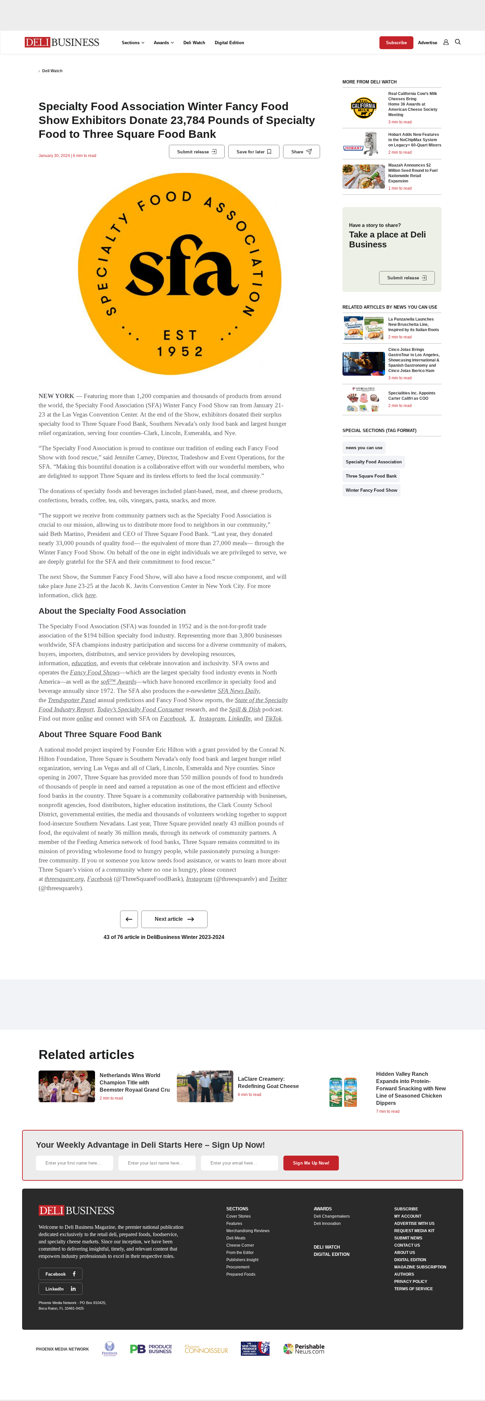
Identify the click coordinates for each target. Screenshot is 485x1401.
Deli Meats (235, 1238)
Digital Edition (229, 42)
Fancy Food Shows (94, 672)
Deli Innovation (327, 1223)
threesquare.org (64, 878)
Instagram (212, 718)
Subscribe (396, 42)
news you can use (364, 447)
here (90, 595)
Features (234, 1223)
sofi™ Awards (118, 681)
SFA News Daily (238, 690)
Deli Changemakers (332, 1216)
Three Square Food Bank (371, 476)
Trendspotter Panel (72, 700)
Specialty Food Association (374, 461)
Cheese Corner (240, 1245)
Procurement (237, 1267)
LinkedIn (239, 718)
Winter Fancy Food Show (371, 490)
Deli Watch (194, 42)
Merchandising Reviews (248, 1231)
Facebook (172, 718)
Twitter (278, 878)
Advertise (427, 42)
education (84, 663)
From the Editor (240, 1252)
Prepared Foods (240, 1274)
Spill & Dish (245, 709)
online (84, 718)
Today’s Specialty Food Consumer (140, 709)
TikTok (273, 718)
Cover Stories (238, 1216)
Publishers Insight (242, 1260)
